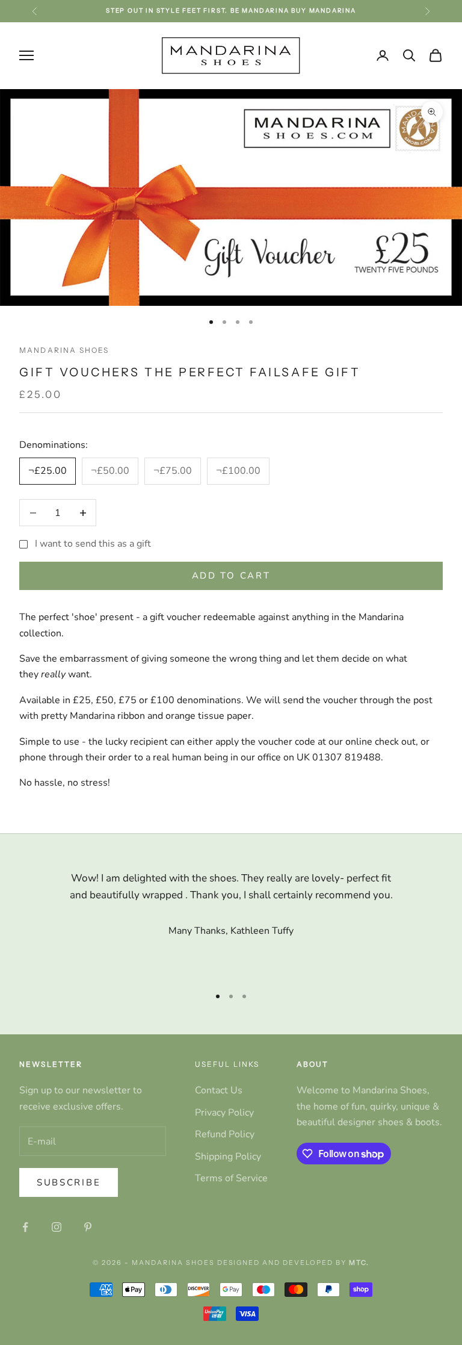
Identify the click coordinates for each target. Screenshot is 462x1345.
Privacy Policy (224, 1112)
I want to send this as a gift (93, 543)
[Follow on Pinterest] (88, 1227)
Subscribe (68, 1182)
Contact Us (218, 1090)
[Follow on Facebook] (25, 1227)
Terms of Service (231, 1178)
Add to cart (231, 576)
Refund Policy (224, 1134)
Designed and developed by (293, 1262)
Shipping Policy (228, 1156)
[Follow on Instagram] (57, 1227)
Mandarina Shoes (64, 350)
